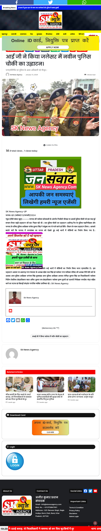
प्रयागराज (23, 34)
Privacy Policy (74, 510)
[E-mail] (10, 311)
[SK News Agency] (50, 20)
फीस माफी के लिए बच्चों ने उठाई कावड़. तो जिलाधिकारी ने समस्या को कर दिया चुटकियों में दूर (19, 396)
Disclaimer (73, 513)
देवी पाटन (81, 34)
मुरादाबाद (39, 34)
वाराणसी (13, 34)
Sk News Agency (16, 75)
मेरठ (31, 34)
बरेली (57, 34)
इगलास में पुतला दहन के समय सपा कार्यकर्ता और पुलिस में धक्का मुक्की (38, 8)
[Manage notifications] (95, 523)
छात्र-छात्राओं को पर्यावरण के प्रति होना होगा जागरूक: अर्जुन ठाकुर (81, 395)
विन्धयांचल (49, 34)
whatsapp (84, 2)
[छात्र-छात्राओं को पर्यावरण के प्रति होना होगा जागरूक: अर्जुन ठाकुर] (81, 384)
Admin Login (74, 516)
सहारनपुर (4, 34)
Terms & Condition (76, 508)
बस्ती (64, 34)
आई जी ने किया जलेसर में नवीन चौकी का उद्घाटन (51, 336)
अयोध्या (72, 34)
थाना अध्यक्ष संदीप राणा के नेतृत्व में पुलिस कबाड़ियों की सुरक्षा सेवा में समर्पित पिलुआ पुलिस (50, 396)
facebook (17, 2)
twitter (50, 2)
